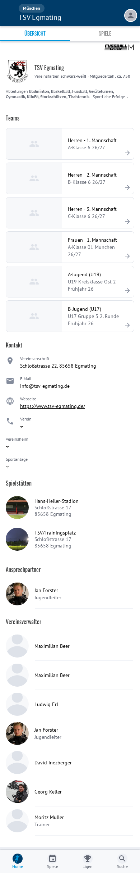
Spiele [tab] (105, 33)
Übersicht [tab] (35, 33)
